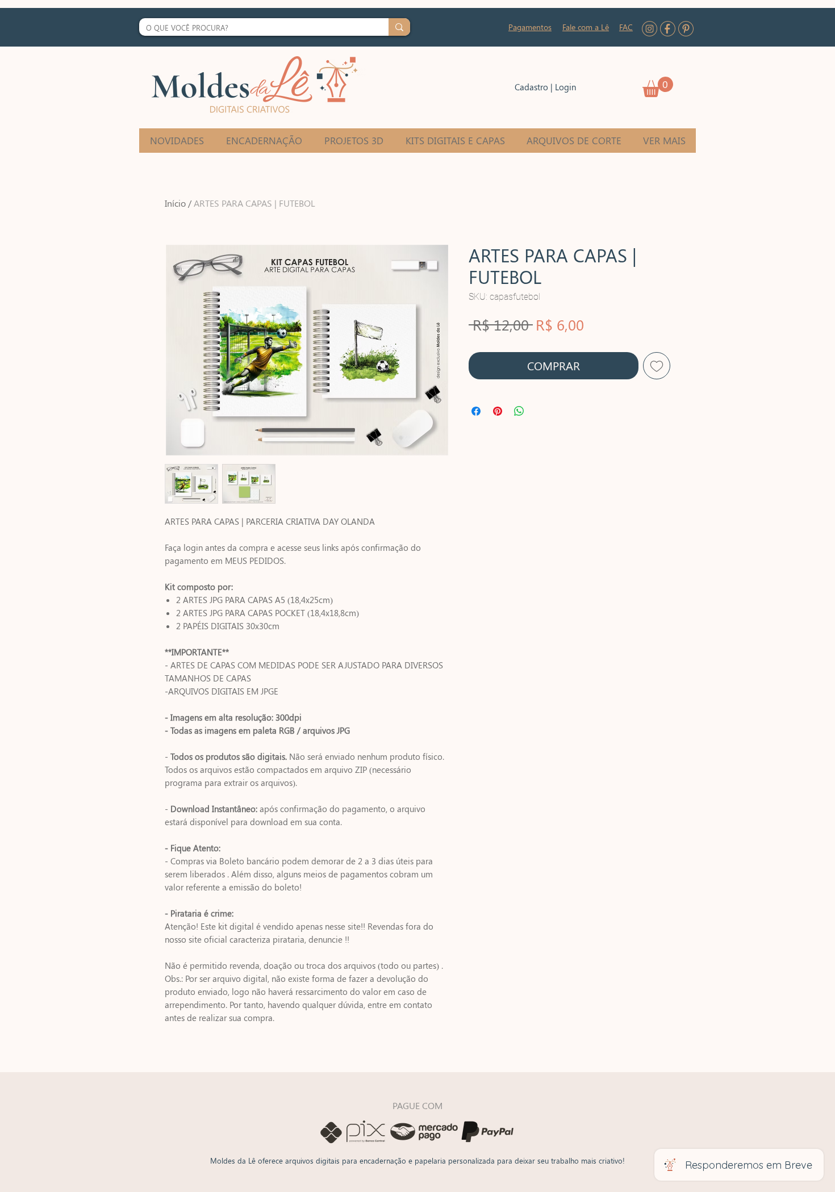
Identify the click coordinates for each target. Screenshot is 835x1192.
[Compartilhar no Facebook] (476, 411)
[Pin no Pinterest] (497, 411)
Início (175, 203)
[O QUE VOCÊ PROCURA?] (399, 27)
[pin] (686, 28)
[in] (649, 28)
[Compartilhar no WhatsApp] (519, 411)
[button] (657, 87)
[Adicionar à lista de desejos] (656, 365)
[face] (667, 28)
